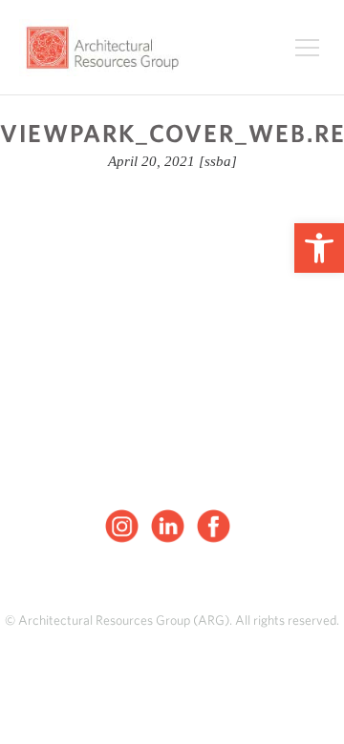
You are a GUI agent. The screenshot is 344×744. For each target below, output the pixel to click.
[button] (319, 248)
